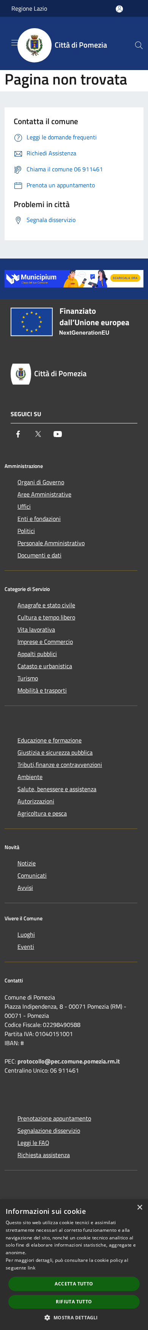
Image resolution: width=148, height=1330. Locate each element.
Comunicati (32, 875)
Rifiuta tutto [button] (74, 1301)
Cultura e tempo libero (46, 617)
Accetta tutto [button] (74, 1284)
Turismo (27, 678)
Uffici (24, 506)
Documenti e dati (39, 555)
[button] (74, 1317)
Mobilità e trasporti (42, 690)
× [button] (139, 1207)
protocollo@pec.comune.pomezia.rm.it (68, 1061)
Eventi (25, 946)
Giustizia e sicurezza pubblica (55, 752)
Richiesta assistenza (43, 1154)
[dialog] (74, 1264)
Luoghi (26, 934)
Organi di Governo (40, 482)
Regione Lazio (29, 8)
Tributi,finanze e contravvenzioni (59, 764)
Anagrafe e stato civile (46, 605)
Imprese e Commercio (45, 641)
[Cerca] (138, 45)
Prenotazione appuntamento (54, 1118)
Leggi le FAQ (33, 1142)
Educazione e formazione (49, 740)
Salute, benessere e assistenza (56, 789)
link (31, 1268)
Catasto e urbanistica (44, 666)
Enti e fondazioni (39, 518)
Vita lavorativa (36, 629)
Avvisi (25, 887)
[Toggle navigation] (15, 42)
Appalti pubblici (37, 653)
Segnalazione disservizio (48, 1130)
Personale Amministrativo (51, 543)
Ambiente (30, 776)
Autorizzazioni (35, 801)
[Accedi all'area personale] (119, 9)
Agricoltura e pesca (42, 813)
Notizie (26, 863)
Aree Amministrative (44, 494)
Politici (26, 530)
